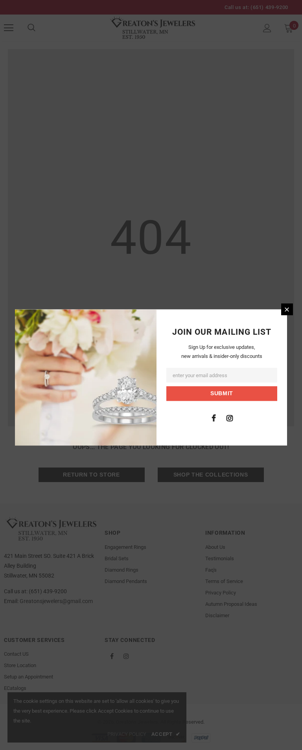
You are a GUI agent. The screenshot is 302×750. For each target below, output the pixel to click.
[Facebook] (213, 418)
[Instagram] (230, 418)
